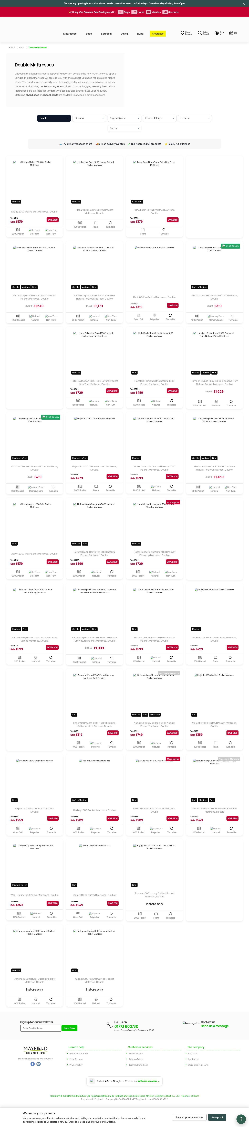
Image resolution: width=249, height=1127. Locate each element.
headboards (51, 95)
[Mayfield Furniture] (29, 29)
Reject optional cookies (189, 1117)
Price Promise (75, 1059)
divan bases (32, 95)
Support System (117, 118)
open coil (62, 86)
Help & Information (78, 1053)
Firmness (79, 118)
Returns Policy (136, 1059)
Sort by (113, 128)
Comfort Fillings (153, 118)
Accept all (217, 1117)
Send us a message (215, 1026)
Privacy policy (75, 1065)
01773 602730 (126, 1026)
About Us (192, 1053)
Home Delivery (136, 1053)
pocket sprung (48, 86)
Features (185, 118)
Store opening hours (198, 1065)
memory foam (99, 86)
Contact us (193, 1059)
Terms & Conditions (138, 1065)
